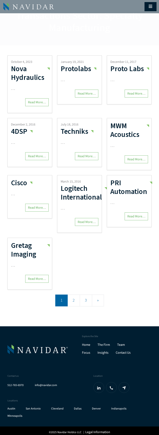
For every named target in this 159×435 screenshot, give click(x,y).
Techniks (74, 131)
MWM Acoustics (124, 130)
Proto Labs (127, 69)
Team (121, 344)
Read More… (37, 102)
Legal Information (97, 432)
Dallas (78, 409)
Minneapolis (14, 416)
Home (86, 344)
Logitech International (81, 192)
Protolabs (76, 69)
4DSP (19, 131)
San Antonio (33, 409)
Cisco (19, 183)
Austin (11, 409)
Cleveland (57, 409)
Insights (103, 352)
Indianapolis (118, 409)
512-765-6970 (15, 385)
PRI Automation (128, 187)
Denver (96, 409)
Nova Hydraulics (27, 73)
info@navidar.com (46, 385)
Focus (86, 352)
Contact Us (123, 352)
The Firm (104, 344)
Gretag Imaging (23, 250)
